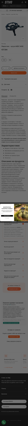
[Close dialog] (27, 204)
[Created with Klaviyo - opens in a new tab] (14, 221)
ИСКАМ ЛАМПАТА (7, 215)
